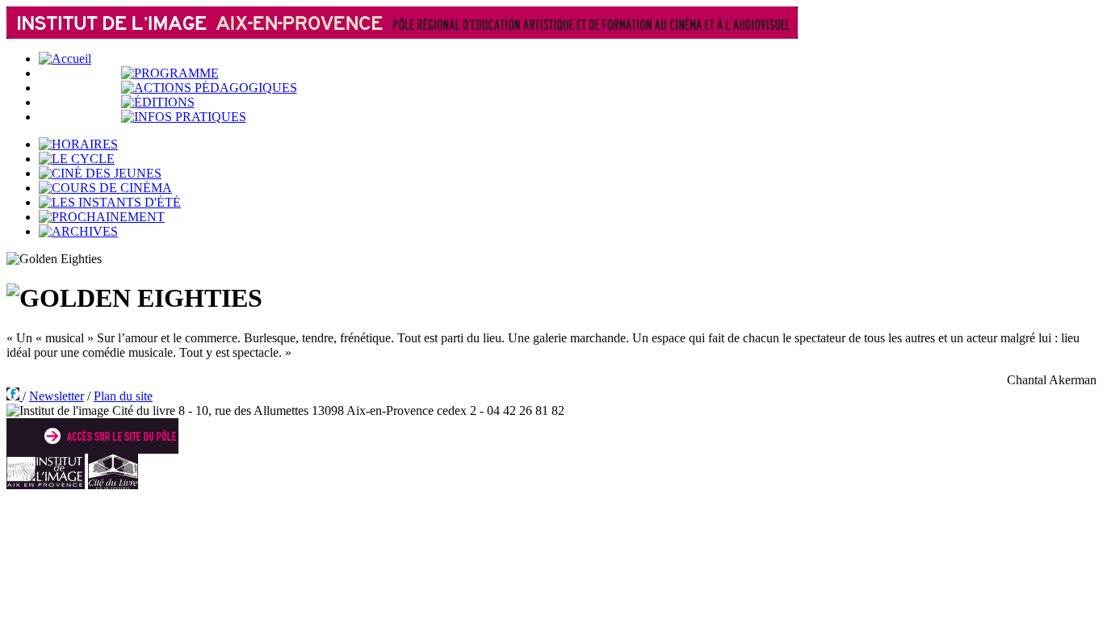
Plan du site (123, 396)
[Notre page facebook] (14, 396)
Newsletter (56, 396)
